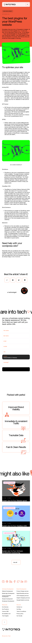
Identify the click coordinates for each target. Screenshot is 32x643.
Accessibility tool (6, 613)
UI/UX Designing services (23, 595)
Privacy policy (20, 613)
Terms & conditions (21, 611)
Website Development (7, 591)
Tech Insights (5, 615)
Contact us (19, 607)
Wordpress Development (8, 601)
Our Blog (19, 609)
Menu (27, 4)
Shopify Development (7, 598)
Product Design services (22, 591)
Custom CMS (5, 611)
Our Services (5, 607)
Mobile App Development (8, 593)
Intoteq (10, 4)
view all (15, 562)
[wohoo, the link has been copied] (7, 280)
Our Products (5, 609)
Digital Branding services (23, 593)
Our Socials (19, 615)
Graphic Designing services (23, 597)
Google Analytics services (23, 600)
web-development (7, 11)
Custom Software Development (6, 596)
